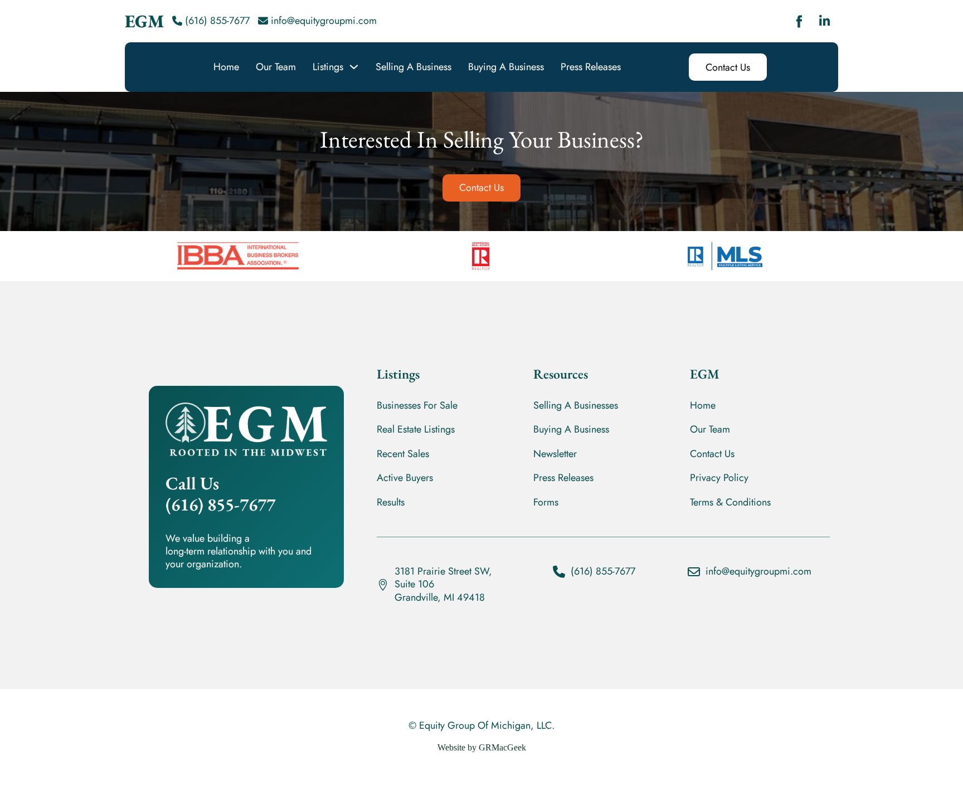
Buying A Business (506, 67)
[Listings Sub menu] (354, 67)
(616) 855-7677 (217, 20)
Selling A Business (413, 67)
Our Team (276, 67)
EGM (144, 21)
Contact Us (728, 67)
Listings (328, 67)
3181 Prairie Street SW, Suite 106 (443, 577)
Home (226, 67)
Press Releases (591, 67)
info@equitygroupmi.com (324, 20)
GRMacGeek (502, 747)
